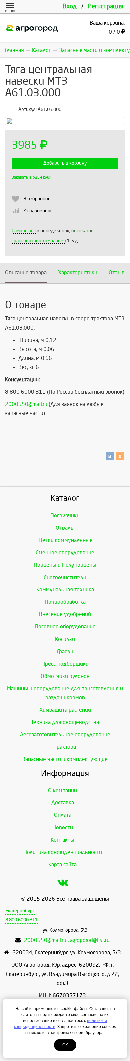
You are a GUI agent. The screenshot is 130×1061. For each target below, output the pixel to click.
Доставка (62, 802)
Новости (62, 827)
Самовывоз (24, 230)
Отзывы (119, 272)
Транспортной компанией (39, 240)
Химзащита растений (65, 710)
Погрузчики (65, 515)
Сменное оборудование (65, 552)
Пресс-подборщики (65, 664)
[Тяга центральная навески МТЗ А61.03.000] (65, 121)
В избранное (37, 198)
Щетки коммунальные (65, 540)
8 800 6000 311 (21, 919)
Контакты (62, 840)
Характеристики (77, 272)
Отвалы (65, 528)
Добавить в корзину (65, 163)
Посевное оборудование (65, 626)
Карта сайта (62, 864)
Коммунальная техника (65, 589)
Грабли (65, 651)
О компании (62, 790)
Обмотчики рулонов (65, 676)
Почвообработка (65, 602)
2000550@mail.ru (26, 404)
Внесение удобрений (65, 614)
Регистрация (105, 6)
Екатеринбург (20, 910)
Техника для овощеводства (65, 722)
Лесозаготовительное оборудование (65, 734)
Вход (70, 6)
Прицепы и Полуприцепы (65, 565)
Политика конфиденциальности (62, 852)
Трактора (65, 747)
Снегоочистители (65, 577)
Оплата (62, 815)
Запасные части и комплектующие (65, 759)
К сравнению (37, 210)
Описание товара (26, 272)
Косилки (65, 639)
